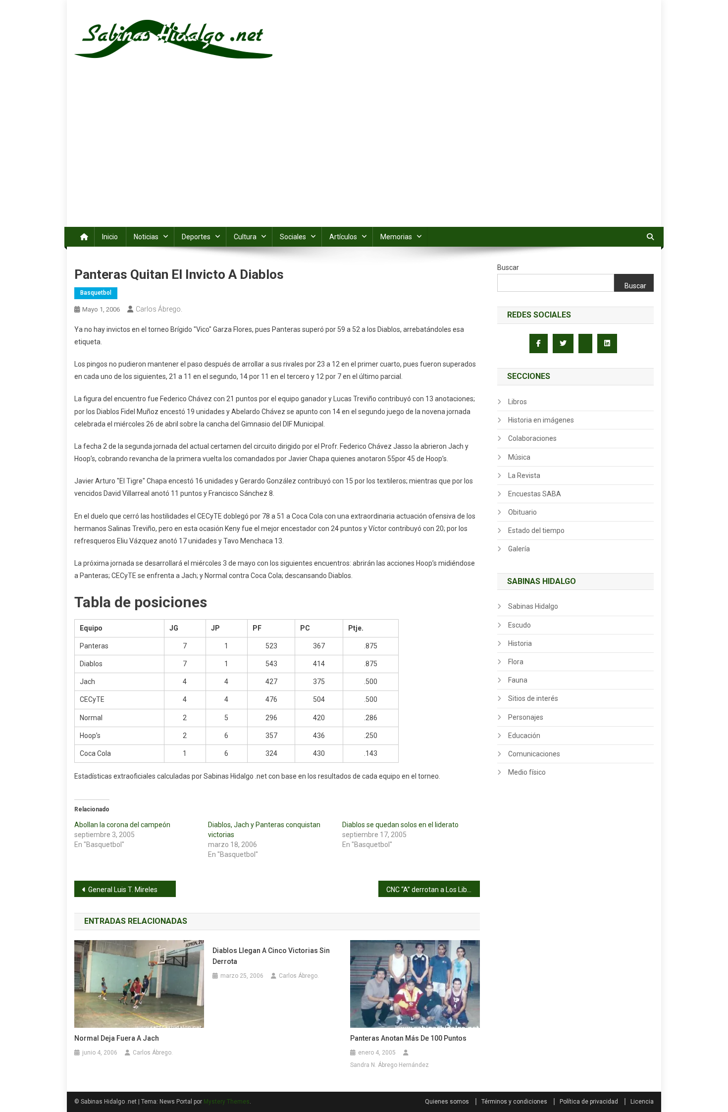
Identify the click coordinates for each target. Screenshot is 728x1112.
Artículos (343, 237)
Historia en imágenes (541, 420)
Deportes (196, 237)
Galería (519, 549)
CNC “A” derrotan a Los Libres (431, 890)
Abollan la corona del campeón (122, 825)
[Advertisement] (364, 152)
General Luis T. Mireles (122, 890)
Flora (515, 662)
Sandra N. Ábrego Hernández (389, 1064)
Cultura (245, 237)
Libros (517, 402)
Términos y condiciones (514, 1101)
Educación (524, 736)
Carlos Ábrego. (159, 309)
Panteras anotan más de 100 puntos (408, 1038)
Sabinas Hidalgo (533, 606)
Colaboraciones (532, 438)
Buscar (508, 267)
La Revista (524, 475)
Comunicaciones (534, 754)
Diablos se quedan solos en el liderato (400, 825)
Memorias (396, 237)
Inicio (110, 237)
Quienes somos (447, 1101)
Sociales (293, 237)
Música (519, 457)
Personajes (525, 717)
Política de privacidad (589, 1101)
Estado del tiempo (536, 530)
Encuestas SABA (534, 494)
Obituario (522, 512)
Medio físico (527, 772)
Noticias (146, 237)
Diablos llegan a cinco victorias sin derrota (271, 956)
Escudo (519, 625)
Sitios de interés (533, 698)
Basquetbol (95, 292)
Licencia (642, 1101)
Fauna (517, 680)
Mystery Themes (227, 1101)
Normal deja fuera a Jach (116, 1038)
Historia (520, 643)
